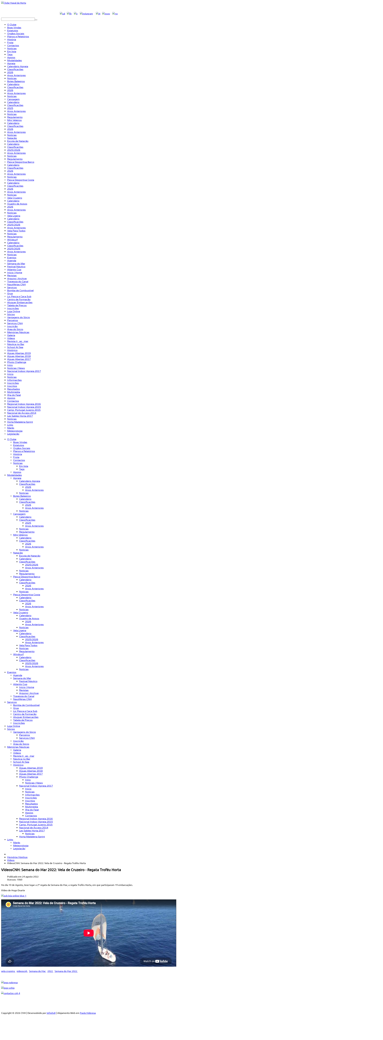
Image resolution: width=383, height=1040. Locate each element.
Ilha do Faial (32, 809)
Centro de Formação (25, 714)
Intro (28, 779)
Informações (32, 794)
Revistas (24, 690)
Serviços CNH (27, 738)
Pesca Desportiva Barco (26, 576)
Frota (16, 457)
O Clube (11, 439)
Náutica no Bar (21, 759)
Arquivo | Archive (29, 693)
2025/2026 (31, 564)
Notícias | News (34, 782)
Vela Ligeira (19, 630)
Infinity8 (51, 1012)
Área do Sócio (21, 744)
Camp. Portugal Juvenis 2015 (36, 824)
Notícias (18, 463)
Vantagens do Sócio (24, 732)
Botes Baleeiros (22, 496)
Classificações (27, 484)
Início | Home (26, 687)
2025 (28, 522)
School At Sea (21, 762)
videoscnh (22, 970)
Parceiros (24, 735)
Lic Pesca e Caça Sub (25, 711)
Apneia (17, 478)
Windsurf (18, 654)
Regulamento (27, 531)
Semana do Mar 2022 (66, 970)
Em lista (23, 466)
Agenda (17, 675)
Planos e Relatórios (24, 451)
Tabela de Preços (23, 720)
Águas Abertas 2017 (31, 773)
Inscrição (18, 741)
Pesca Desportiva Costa (26, 594)
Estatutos (18, 445)
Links (10, 839)
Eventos (11, 672)
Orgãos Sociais (21, 448)
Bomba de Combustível (26, 705)
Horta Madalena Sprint (32, 836)
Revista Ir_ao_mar (23, 756)
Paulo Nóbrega (88, 1012)
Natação (18, 552)
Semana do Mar (22, 678)
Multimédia (31, 806)
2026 (28, 487)
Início (28, 788)
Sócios (11, 729)
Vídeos (17, 753)
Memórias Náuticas (18, 747)
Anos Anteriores (34, 490)
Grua (16, 708)
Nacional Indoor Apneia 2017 (36, 785)
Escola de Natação (29, 555)
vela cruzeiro (8, 970)
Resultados (31, 803)
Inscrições (19, 723)
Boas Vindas (20, 442)
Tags (22, 469)
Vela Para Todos (28, 645)
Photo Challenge (28, 776)
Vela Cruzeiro (20, 612)
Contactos (19, 460)
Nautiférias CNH (22, 699)
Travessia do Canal (23, 696)
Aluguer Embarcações (25, 717)
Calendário (25, 499)
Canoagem (19, 514)
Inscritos (30, 800)
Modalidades (14, 475)
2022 (50, 970)
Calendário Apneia (29, 481)
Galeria (17, 750)
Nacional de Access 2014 (33, 827)
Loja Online (13, 726)
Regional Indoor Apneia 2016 (36, 818)
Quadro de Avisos (29, 618)
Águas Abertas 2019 (31, 767)
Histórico (18, 764)
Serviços (12, 702)
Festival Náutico (28, 681)
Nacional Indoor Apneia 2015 (36, 821)
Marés (16, 842)
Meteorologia (20, 845)
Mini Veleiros (20, 534)
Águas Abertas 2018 (31, 770)
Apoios (17, 472)
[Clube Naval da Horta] (13, 2)
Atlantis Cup (20, 684)
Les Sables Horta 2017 (32, 830)
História (17, 454)
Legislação (19, 848)
